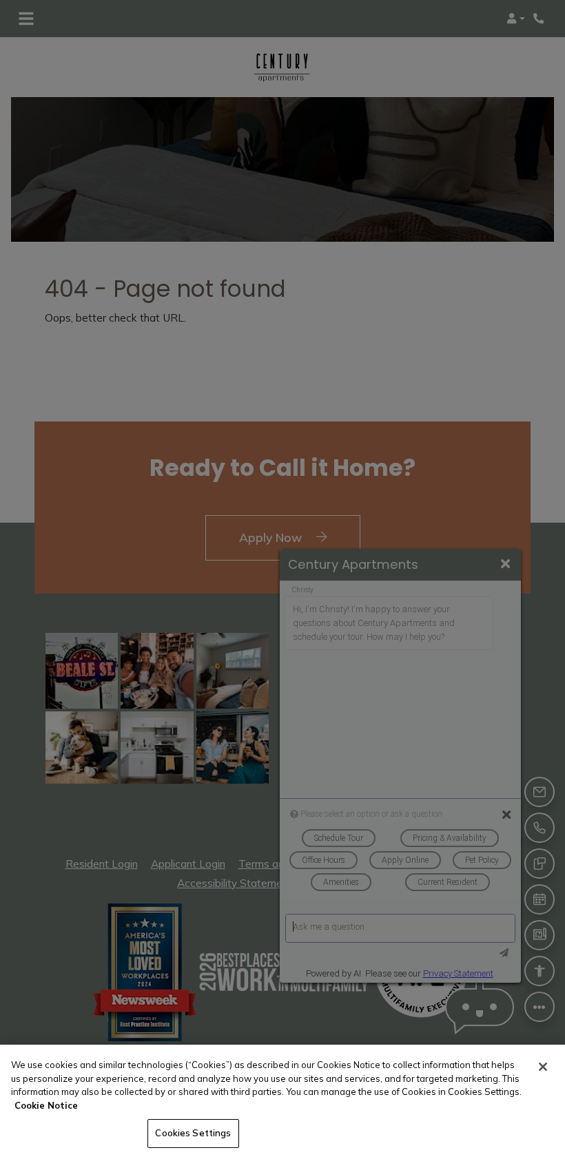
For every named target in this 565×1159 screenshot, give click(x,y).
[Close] (543, 1067)
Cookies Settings (193, 1132)
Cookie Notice (46, 1105)
